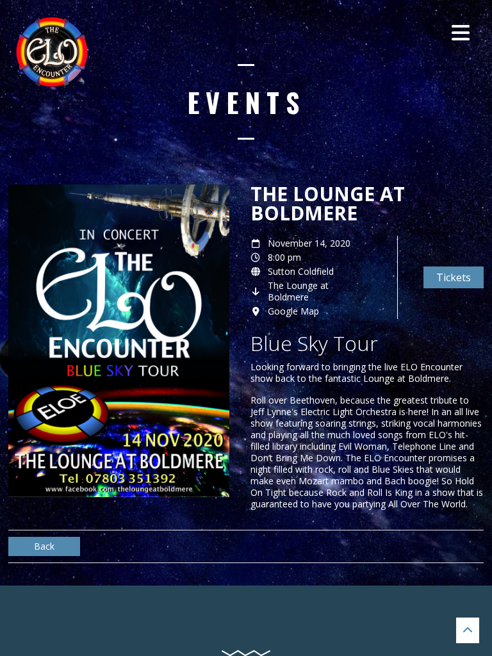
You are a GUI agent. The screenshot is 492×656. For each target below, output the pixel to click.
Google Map (293, 311)
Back (44, 546)
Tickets (453, 277)
